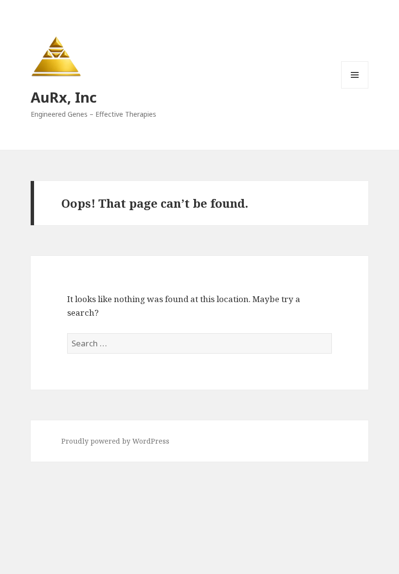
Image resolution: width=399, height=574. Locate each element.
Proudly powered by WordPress (115, 441)
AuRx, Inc (64, 97)
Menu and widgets (355, 88)
